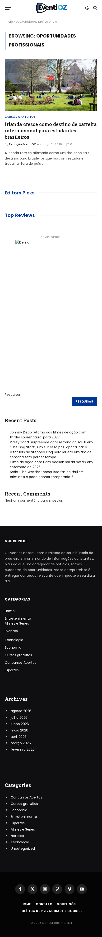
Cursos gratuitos (18, 655)
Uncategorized (23, 848)
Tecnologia (14, 640)
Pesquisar (12, 394)
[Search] (94, 7)
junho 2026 (20, 724)
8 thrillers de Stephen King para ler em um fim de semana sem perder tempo (51, 454)
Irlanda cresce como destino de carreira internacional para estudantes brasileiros (51, 130)
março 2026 (21, 743)
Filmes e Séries (17, 623)
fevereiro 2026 (23, 749)
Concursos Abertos (20, 662)
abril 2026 (19, 736)
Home (10, 611)
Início (9, 22)
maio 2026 (19, 730)
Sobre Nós (66, 904)
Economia (13, 647)
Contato (44, 904)
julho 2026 (19, 717)
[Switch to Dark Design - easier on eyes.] (87, 8)
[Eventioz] (51, 7)
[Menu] (8, 7)
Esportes (12, 670)
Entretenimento (18, 618)
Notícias (17, 835)
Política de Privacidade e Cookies (51, 911)
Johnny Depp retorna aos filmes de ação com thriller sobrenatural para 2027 (48, 435)
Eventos (11, 631)
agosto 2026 (21, 711)
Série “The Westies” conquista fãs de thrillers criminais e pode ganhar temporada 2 (46, 474)
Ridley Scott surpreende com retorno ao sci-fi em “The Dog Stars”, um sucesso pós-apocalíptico (51, 445)
